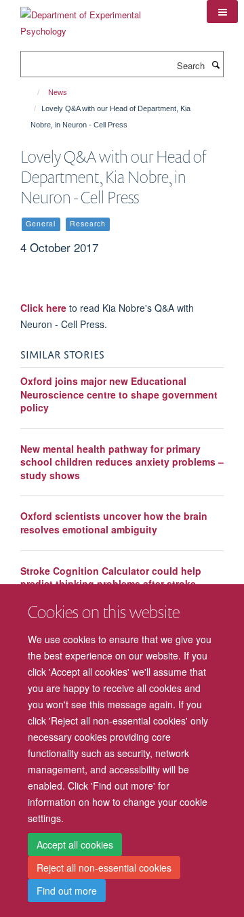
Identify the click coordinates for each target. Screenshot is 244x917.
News (57, 92)
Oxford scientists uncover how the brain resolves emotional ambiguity (113, 522)
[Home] (32, 92)
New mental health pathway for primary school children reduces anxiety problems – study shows (122, 462)
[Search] (215, 64)
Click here (43, 307)
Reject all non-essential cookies (104, 867)
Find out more (67, 890)
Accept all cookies (75, 844)
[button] (222, 11)
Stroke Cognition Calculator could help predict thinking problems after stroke (110, 577)
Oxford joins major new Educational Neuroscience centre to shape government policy (119, 394)
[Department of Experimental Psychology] (103, 18)
